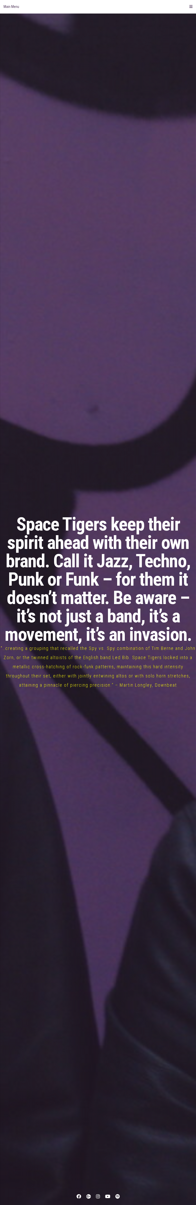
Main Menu (11, 7)
